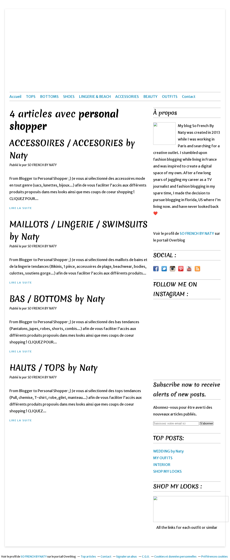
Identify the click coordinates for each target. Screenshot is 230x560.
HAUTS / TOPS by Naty (53, 367)
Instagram (172, 268)
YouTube (189, 268)
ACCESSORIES (127, 96)
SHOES (69, 96)
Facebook (156, 268)
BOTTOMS (49, 96)
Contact (188, 96)
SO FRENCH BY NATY (197, 233)
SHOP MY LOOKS (167, 471)
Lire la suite (20, 208)
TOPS (30, 96)
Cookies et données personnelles (175, 556)
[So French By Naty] (164, 133)
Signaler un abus (126, 556)
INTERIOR (161, 464)
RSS (197, 268)
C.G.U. (146, 556)
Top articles (88, 556)
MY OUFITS (162, 458)
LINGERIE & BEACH (95, 96)
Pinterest (181, 268)
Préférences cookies (214, 556)
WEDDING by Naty (168, 451)
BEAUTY (150, 96)
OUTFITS (169, 96)
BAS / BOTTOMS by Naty (57, 299)
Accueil (15, 96)
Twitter (164, 268)
